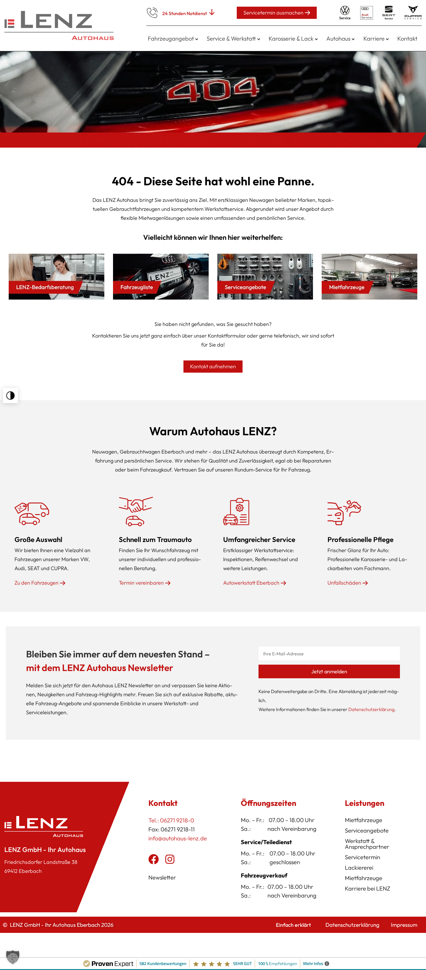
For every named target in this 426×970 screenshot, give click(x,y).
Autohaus (338, 38)
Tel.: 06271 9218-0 (171, 820)
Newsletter (162, 877)
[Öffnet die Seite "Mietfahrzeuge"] (369, 277)
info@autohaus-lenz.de (177, 838)
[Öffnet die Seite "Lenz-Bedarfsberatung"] (56, 277)
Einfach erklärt (293, 925)
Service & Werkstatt (231, 38)
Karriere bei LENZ (367, 888)
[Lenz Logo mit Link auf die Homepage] (60, 25)
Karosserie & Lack (291, 38)
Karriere (374, 38)
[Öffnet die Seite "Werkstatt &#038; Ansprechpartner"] (265, 277)
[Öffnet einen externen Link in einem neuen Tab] (153, 859)
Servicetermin (362, 857)
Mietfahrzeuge (363, 820)
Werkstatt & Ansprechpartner (367, 843)
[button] (10, 395)
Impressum (404, 924)
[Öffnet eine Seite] (161, 277)
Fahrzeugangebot (171, 38)
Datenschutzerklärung (371, 709)
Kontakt (407, 38)
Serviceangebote (367, 830)
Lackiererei (359, 867)
